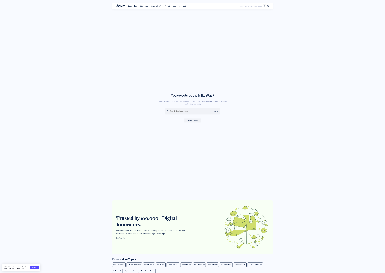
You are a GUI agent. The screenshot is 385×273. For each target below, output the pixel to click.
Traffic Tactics (173, 265)
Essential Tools (240, 265)
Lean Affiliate (186, 265)
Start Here (160, 265)
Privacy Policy (8, 268)
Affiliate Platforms (134, 265)
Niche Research (118, 265)
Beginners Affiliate (255, 265)
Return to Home (193, 120)
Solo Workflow (199, 265)
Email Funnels (149, 265)
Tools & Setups (226, 265)
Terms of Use (20, 268)
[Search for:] (190, 111)
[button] (34, 267)
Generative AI (212, 265)
